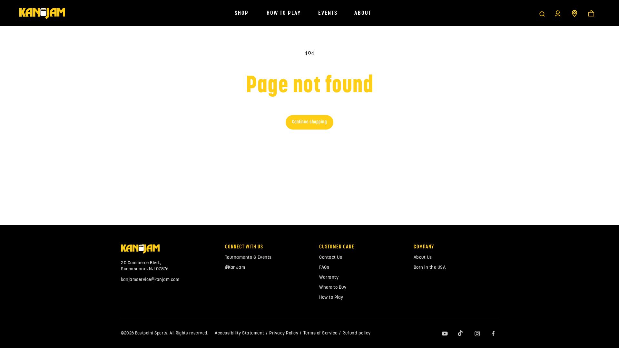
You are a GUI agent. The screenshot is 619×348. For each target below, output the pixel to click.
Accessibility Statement (239, 333)
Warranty (329, 277)
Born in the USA (430, 267)
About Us (423, 257)
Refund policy (356, 333)
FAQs (324, 267)
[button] (542, 13)
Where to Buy (332, 287)
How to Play (284, 13)
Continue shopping (309, 122)
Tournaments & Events (248, 257)
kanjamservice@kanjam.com (150, 279)
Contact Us (330, 257)
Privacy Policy (283, 333)
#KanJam (235, 267)
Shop (242, 13)
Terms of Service (320, 333)
